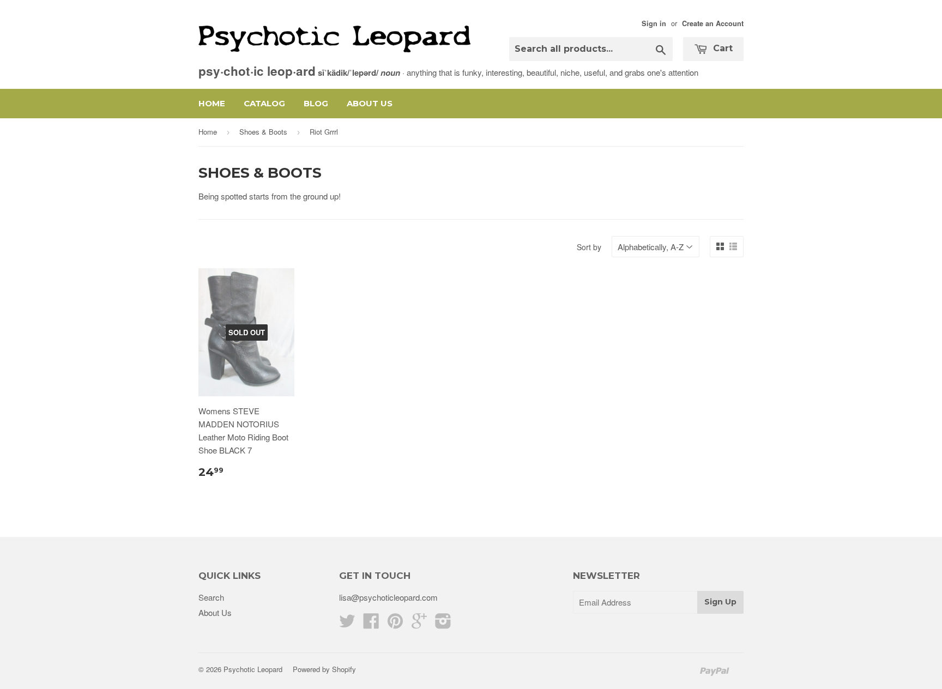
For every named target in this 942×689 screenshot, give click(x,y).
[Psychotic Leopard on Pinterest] (395, 624)
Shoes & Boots (263, 131)
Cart (721, 48)
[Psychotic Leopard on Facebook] (371, 624)
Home (211, 103)
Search (211, 597)
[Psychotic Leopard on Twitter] (347, 624)
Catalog (264, 103)
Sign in (654, 23)
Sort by (589, 246)
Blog (316, 103)
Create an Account (713, 23)
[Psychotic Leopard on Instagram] (443, 624)
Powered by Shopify (324, 669)
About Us (369, 103)
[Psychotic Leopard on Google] (419, 624)
